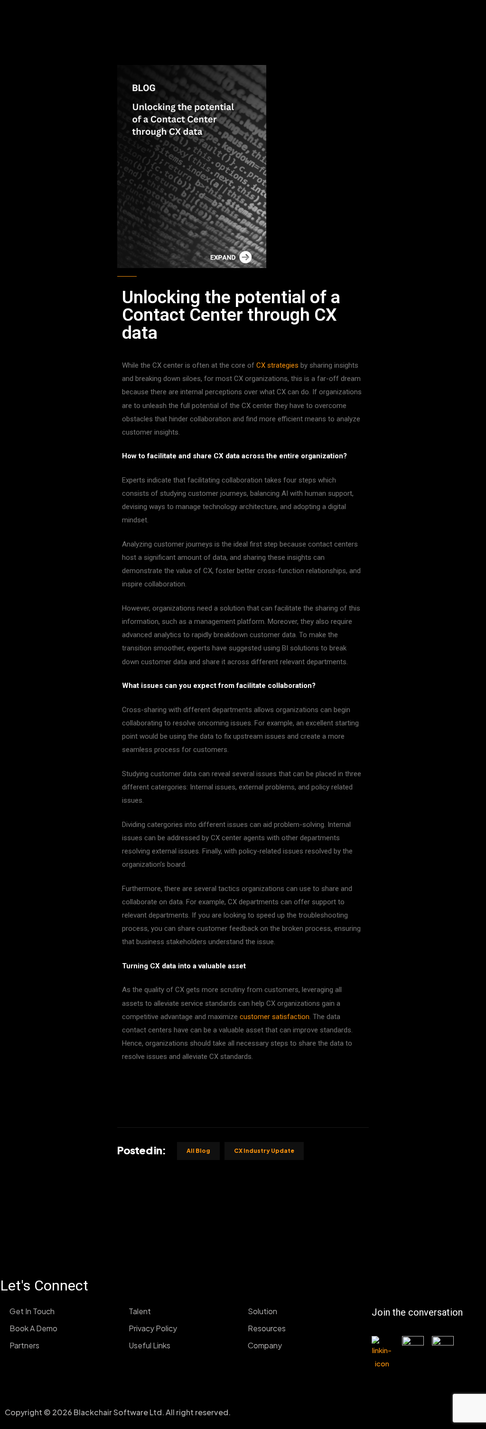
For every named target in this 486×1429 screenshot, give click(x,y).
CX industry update (264, 1150)
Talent (140, 1311)
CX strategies (278, 365)
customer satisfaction (274, 1016)
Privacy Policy (153, 1328)
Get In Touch (32, 1311)
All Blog (198, 1150)
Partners (24, 1345)
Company (265, 1345)
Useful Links (149, 1345)
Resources (267, 1328)
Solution (262, 1311)
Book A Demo (33, 1328)
